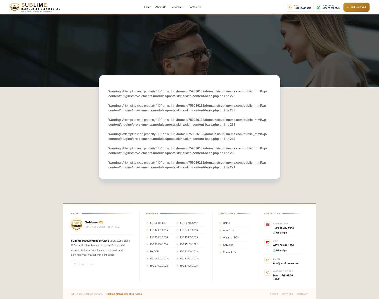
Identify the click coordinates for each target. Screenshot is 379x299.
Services (228, 245)
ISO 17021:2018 (189, 258)
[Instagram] (91, 264)
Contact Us (195, 7)
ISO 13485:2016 (189, 237)
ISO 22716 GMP (189, 223)
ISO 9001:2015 (158, 223)
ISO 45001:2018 (159, 237)
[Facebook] (74, 264)
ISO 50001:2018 (159, 258)
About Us (160, 7)
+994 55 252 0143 (283, 227)
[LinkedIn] (82, 264)
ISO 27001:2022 (159, 265)
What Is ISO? (231, 237)
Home (147, 7)
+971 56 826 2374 (283, 245)
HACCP (154, 251)
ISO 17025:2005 (189, 265)
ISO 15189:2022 (189, 244)
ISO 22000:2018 (159, 244)
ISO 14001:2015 (159, 230)
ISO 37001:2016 (189, 230)
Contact (302, 294)
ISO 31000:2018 (189, 251)
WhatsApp (281, 233)
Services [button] (176, 7)
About (274, 294)
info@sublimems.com (286, 263)
